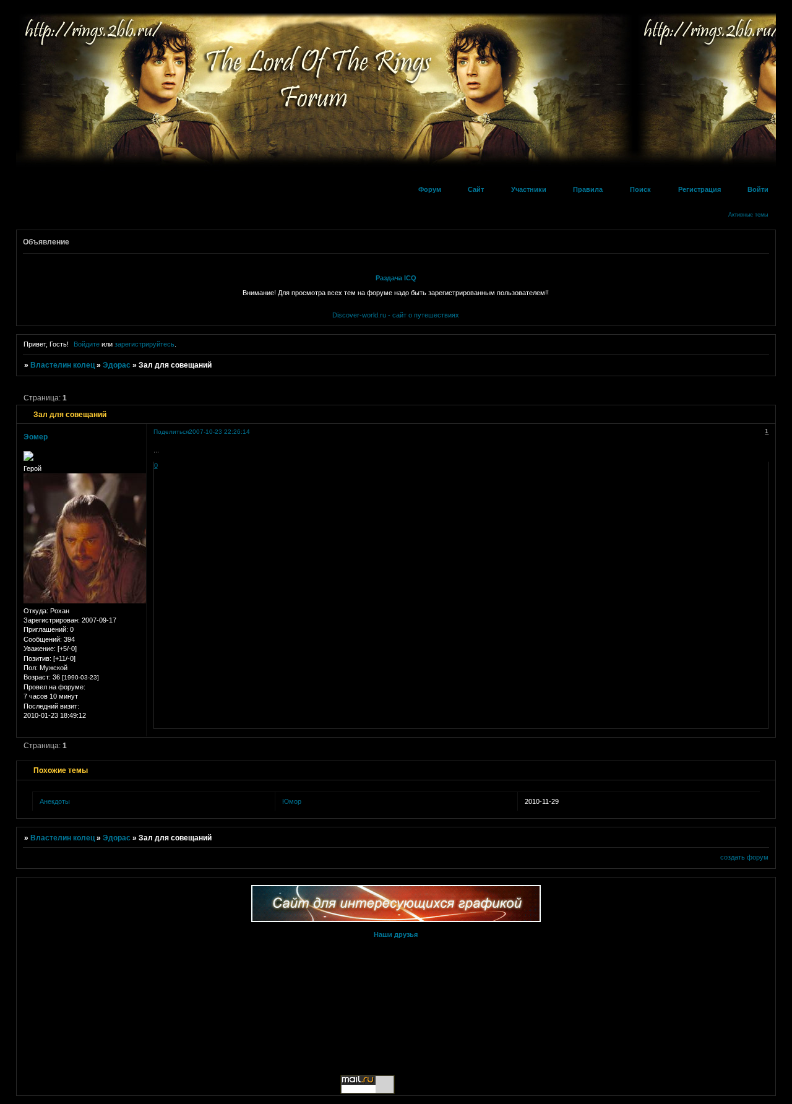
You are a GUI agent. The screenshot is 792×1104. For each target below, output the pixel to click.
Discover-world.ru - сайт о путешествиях (395, 315)
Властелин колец (62, 365)
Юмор (291, 801)
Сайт (476, 189)
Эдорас (117, 365)
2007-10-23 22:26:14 (219, 431)
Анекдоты (55, 801)
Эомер (36, 437)
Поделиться (171, 431)
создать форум (744, 857)
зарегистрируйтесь (144, 344)
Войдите (87, 344)
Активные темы (748, 215)
